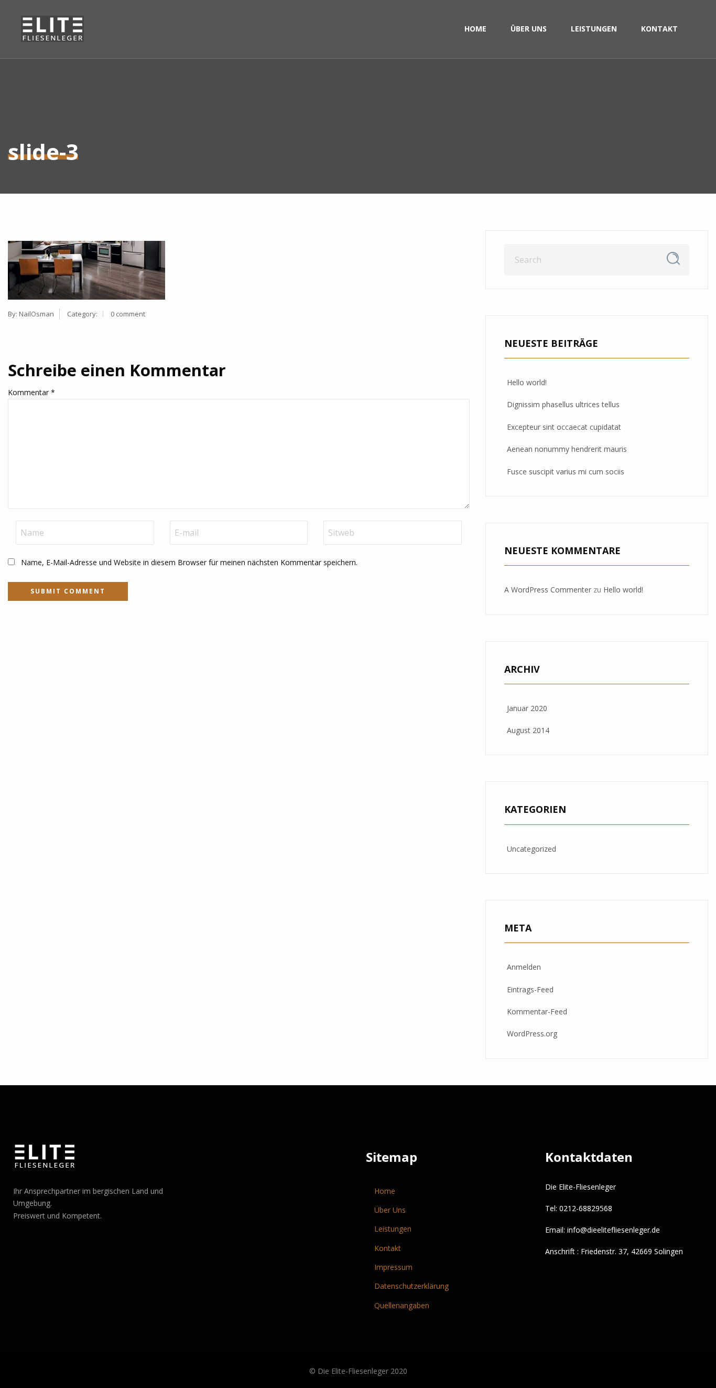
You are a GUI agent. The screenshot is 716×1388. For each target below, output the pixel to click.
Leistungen (594, 29)
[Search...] (673, 258)
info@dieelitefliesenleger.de (613, 1230)
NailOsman (36, 314)
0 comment (128, 314)
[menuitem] (52, 29)
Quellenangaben (401, 1305)
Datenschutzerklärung (411, 1286)
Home (475, 29)
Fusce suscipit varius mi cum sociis (565, 471)
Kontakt (659, 29)
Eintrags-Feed (530, 989)
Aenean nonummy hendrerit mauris (567, 449)
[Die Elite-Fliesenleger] (52, 29)
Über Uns (529, 29)
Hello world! (527, 382)
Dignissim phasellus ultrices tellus (563, 404)
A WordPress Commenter (547, 590)
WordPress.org (532, 1034)
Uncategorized (531, 849)
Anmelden (524, 967)
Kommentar (31, 392)
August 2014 (528, 730)
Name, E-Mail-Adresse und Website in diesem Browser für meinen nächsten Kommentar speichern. (189, 562)
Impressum (393, 1267)
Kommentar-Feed (537, 1011)
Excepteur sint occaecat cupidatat (564, 427)
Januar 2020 (527, 708)
